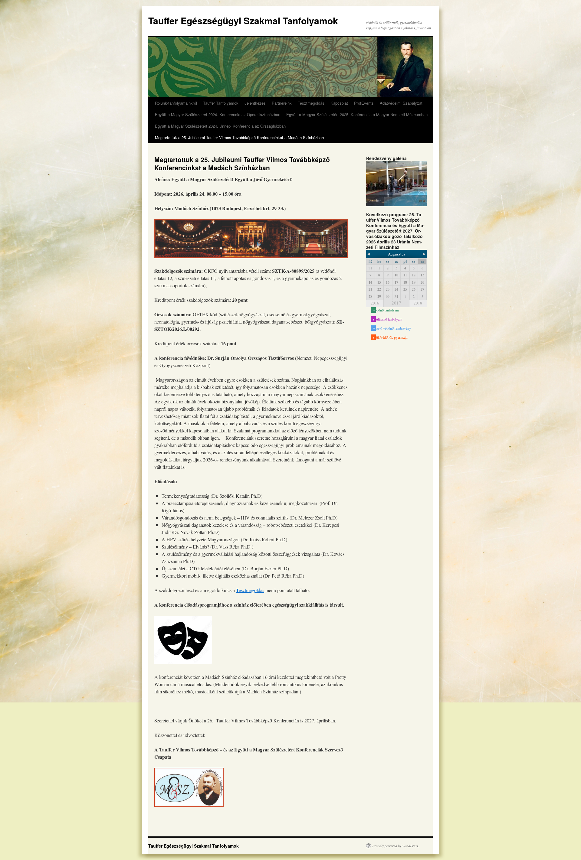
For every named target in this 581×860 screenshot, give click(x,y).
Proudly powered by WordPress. (395, 845)
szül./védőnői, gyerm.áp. (390, 337)
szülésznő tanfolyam (387, 319)
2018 (418, 303)
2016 (375, 303)
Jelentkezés (255, 103)
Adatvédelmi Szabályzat (401, 103)
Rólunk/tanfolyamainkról (176, 103)
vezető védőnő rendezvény (392, 328)
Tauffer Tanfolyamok (220, 103)
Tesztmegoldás (311, 103)
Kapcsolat (339, 103)
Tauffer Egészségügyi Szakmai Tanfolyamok (243, 20)
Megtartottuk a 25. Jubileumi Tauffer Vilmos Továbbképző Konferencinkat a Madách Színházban (239, 137)
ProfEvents (364, 103)
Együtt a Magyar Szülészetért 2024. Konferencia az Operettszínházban (217, 114)
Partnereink (282, 103)
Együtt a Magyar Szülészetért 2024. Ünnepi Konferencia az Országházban (220, 126)
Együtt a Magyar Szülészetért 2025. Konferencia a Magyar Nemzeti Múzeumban (357, 114)
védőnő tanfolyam (386, 310)
